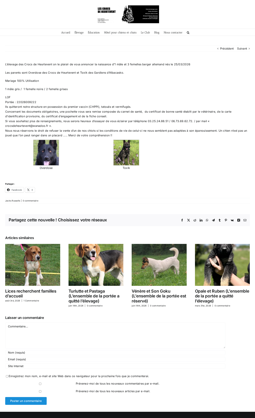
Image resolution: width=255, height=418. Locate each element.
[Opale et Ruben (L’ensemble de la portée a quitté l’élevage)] (222, 245)
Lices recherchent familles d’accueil (30, 294)
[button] (188, 32)
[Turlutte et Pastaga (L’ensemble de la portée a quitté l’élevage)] (96, 245)
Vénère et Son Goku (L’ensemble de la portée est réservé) (159, 296)
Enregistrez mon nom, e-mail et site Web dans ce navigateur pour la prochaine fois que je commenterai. (79, 376)
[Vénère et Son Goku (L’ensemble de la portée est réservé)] (159, 245)
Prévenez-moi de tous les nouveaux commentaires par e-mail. (117, 383)
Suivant (242, 48)
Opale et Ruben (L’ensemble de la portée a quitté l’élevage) (222, 296)
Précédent (227, 48)
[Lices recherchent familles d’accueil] (32, 245)
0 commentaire (30, 200)
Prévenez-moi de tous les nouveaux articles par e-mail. (113, 391)
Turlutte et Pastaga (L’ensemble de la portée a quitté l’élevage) (94, 296)
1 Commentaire (31, 300)
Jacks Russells (12, 200)
